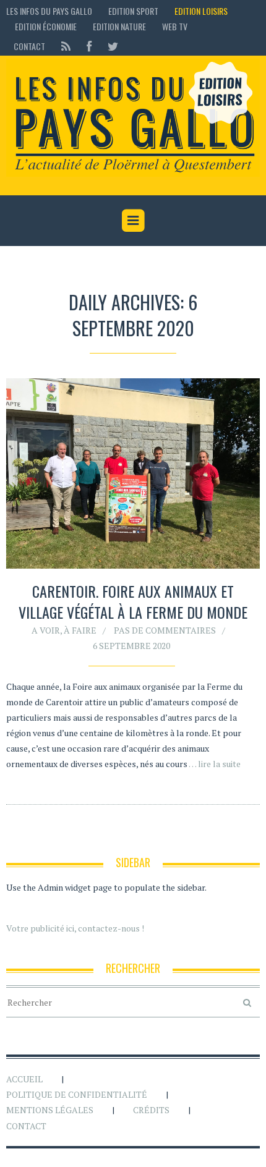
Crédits (151, 1110)
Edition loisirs (201, 10)
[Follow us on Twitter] (109, 46)
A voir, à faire (64, 630)
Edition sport (133, 10)
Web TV (174, 26)
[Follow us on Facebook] (89, 46)
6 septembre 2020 (131, 645)
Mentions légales (49, 1110)
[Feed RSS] (66, 46)
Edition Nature (119, 26)
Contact (29, 46)
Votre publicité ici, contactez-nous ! (75, 928)
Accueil (24, 1079)
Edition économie (46, 26)
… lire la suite (215, 764)
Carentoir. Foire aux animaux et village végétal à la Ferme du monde (133, 601)
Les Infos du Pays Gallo (49, 10)
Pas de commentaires (165, 630)
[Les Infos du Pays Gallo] (133, 118)
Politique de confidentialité (76, 1094)
